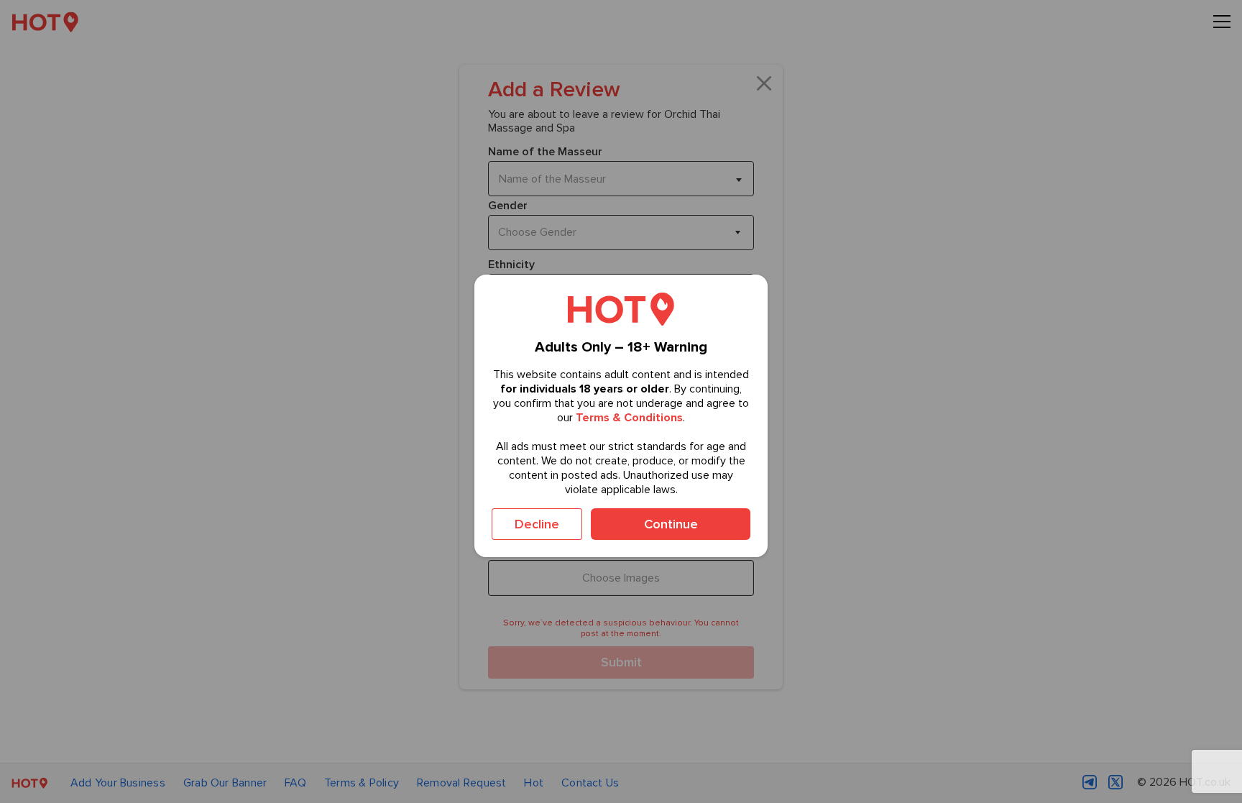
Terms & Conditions (629, 417)
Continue (671, 524)
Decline (537, 524)
